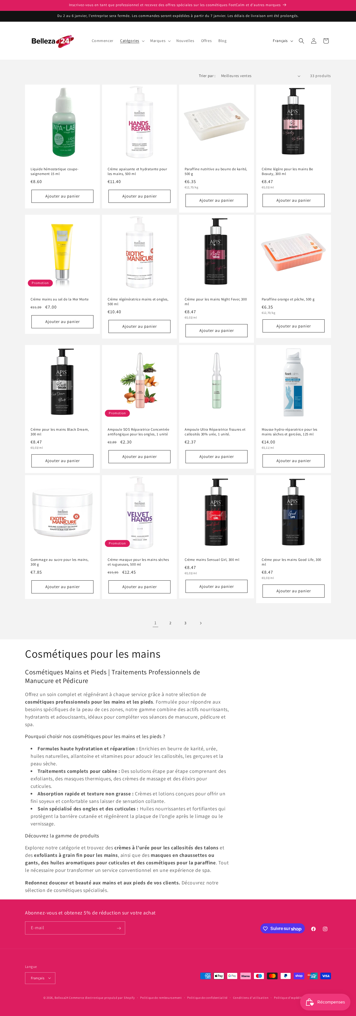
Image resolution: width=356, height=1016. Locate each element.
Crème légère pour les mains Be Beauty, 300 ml (287, 171)
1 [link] (155, 623)
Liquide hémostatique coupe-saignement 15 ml (54, 171)
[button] (132, 40)
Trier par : (207, 75)
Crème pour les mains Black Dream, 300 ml (60, 432)
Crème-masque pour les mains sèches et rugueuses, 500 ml (138, 562)
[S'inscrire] (119, 928)
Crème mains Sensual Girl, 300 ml (212, 560)
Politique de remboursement (161, 997)
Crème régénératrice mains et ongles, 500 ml (138, 301)
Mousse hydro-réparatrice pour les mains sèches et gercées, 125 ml (289, 432)
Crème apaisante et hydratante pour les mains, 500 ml (137, 171)
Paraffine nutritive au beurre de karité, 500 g (216, 171)
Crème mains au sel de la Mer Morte (59, 299)
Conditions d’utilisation (251, 997)
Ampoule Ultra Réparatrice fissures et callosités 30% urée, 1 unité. (215, 432)
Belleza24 (61, 997)
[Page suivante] (200, 623)
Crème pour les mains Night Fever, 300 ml (216, 301)
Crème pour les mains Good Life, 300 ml (291, 562)
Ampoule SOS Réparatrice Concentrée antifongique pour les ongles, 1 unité (138, 432)
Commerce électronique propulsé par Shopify (102, 997)
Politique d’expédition (290, 997)
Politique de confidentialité (207, 997)
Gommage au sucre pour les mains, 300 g (59, 562)
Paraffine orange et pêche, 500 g (288, 299)
